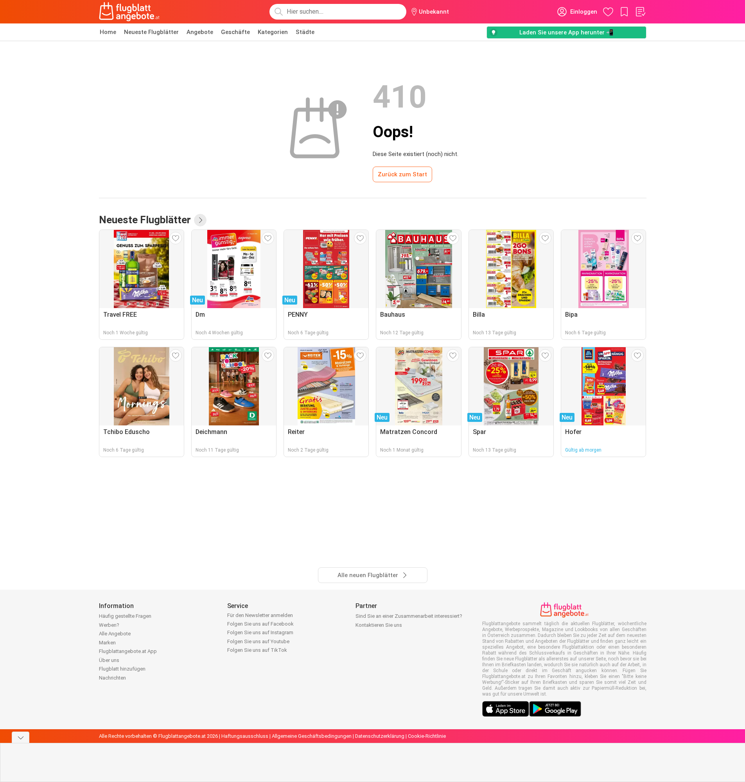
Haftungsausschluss (244, 736)
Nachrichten (112, 678)
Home (108, 32)
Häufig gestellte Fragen (125, 616)
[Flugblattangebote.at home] (129, 12)
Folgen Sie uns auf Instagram (260, 632)
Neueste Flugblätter (151, 32)
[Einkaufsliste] (640, 11)
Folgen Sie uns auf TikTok (257, 650)
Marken (107, 643)
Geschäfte (235, 32)
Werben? (109, 625)
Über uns (109, 660)
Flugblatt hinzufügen (122, 669)
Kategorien (273, 32)
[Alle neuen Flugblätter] (200, 220)
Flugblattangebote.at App (128, 651)
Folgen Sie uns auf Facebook (260, 624)
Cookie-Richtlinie (427, 736)
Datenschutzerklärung (379, 736)
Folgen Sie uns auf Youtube (258, 641)
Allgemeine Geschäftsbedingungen (312, 736)
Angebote (200, 32)
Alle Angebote (115, 634)
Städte (305, 32)
